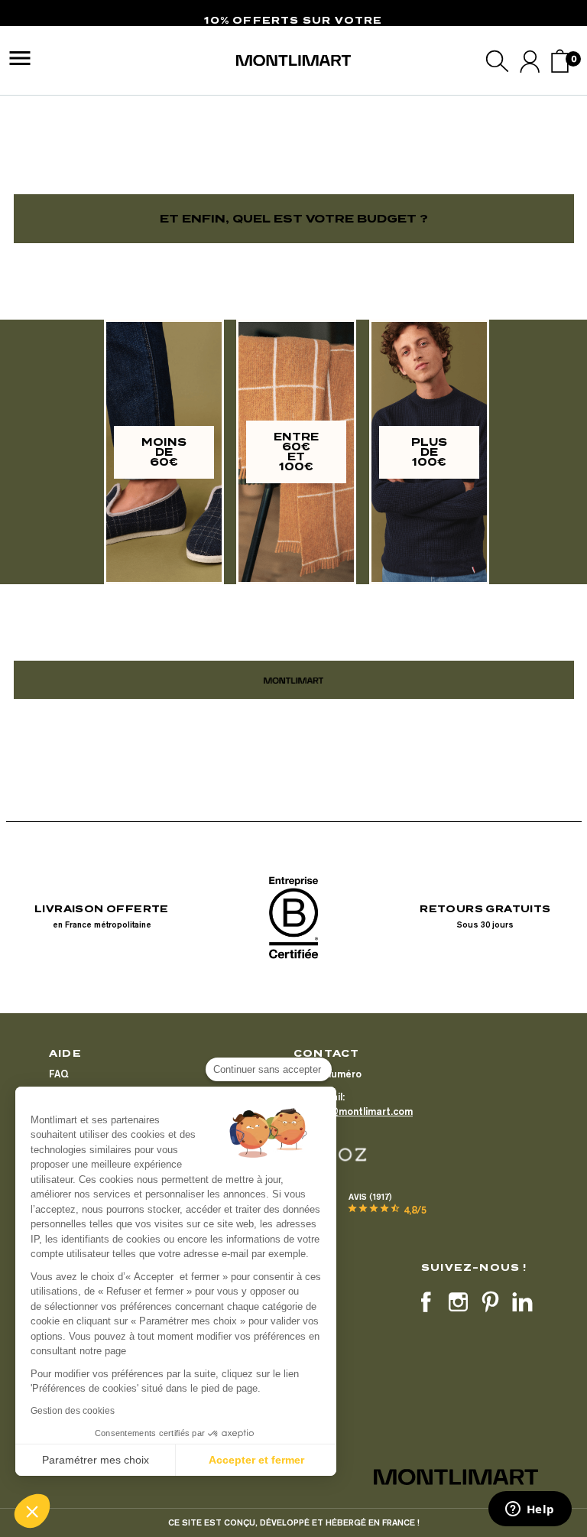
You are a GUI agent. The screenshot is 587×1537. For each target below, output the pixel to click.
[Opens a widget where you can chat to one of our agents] (530, 1510)
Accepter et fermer (256, 1460)
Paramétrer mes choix (95, 1460)
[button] (32, 1511)
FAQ (58, 1073)
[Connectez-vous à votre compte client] (530, 61)
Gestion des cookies (73, 1410)
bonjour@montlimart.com (353, 1111)
